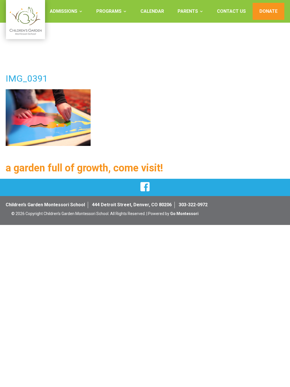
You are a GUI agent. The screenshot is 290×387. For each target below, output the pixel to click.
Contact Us (231, 11)
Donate (268, 11)
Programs (108, 11)
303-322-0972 (193, 204)
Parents (188, 11)
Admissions (63, 11)
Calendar (152, 11)
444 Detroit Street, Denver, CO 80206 (132, 204)
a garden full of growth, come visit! (84, 168)
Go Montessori (184, 213)
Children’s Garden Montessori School (45, 204)
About (23, 11)
